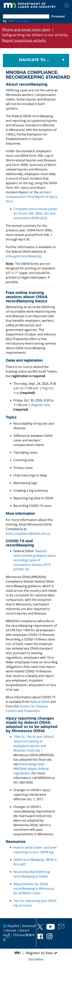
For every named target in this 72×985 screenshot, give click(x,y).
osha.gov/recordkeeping (23, 256)
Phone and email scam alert (26, 29)
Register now (40, 405)
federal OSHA (39, 702)
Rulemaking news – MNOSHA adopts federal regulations (31, 768)
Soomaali (29, 926)
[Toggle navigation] (67, 5)
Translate (22, 21)
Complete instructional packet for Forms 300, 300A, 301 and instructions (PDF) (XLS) (35, 213)
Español (13, 926)
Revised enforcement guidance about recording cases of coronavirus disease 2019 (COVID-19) (34, 560)
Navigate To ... (34, 59)
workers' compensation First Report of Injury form (31, 196)
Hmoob (10, 930)
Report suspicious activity (24, 40)
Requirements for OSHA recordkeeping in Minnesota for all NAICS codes (33, 888)
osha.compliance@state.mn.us (28, 533)
